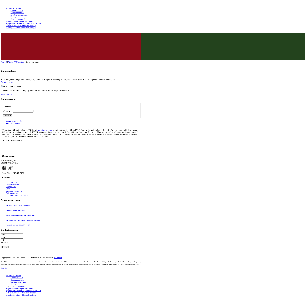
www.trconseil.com (45, 130)
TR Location (19, 62)
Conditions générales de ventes (17, 195)
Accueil (4, 62)
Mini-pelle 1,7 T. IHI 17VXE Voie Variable (18, 205)
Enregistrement (6, 95)
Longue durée (11, 187)
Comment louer (11, 182)
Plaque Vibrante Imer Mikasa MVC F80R (18, 225)
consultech (58, 258)
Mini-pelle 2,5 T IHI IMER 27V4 (15, 210)
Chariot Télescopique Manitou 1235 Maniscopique (20, 215)
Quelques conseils (12, 184)
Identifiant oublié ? (13, 123)
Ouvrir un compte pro (14, 191)
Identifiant (7, 107)
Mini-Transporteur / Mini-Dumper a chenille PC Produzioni (23, 220)
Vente (8, 189)
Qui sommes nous (12, 193)
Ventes (10, 62)
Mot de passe (8, 111)
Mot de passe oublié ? (14, 121)
